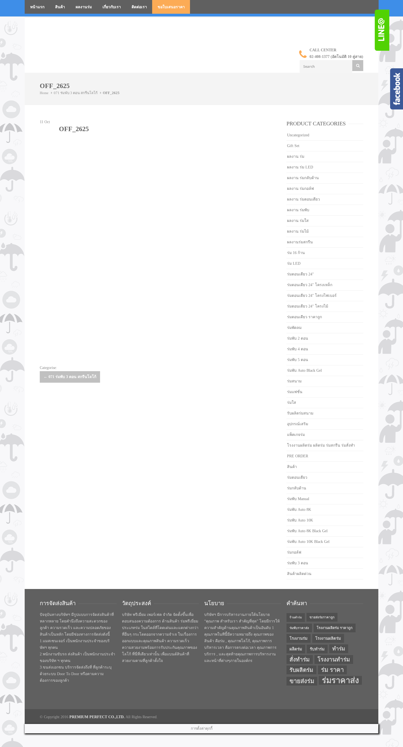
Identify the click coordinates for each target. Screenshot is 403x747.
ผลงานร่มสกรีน (300, 242)
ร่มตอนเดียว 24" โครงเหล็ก (309, 285)
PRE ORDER (297, 456)
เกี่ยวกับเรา (112, 7)
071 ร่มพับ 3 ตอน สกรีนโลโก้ (76, 93)
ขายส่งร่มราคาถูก (322, 617)
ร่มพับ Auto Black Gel (304, 370)
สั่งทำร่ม (300, 659)
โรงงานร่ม (299, 638)
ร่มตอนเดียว (297, 477)
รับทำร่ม (317, 649)
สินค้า (60, 7)
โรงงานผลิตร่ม (328, 638)
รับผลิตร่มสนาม (300, 413)
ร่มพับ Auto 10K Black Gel (308, 542)
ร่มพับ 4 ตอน (297, 349)
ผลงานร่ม (84, 7)
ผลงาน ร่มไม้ (298, 231)
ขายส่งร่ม (302, 681)
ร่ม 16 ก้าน (296, 253)
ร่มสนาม (294, 381)
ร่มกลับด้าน (296, 488)
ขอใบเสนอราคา (171, 7)
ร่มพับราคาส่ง (299, 628)
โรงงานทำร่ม (333, 659)
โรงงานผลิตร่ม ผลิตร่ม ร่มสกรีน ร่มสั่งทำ (321, 445)
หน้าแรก (37, 7)
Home (44, 93)
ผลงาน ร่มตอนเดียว (303, 199)
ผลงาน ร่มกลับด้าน (303, 178)
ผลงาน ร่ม (295, 156)
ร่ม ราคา (332, 670)
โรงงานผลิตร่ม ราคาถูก (335, 628)
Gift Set (293, 146)
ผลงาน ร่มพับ (298, 210)
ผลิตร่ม (296, 649)
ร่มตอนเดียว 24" (300, 274)
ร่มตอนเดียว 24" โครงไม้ (307, 306)
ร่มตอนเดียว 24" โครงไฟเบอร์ (312, 296)
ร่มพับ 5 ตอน (297, 360)
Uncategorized (298, 135)
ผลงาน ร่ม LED (300, 167)
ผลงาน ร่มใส (298, 221)
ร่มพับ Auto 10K (300, 520)
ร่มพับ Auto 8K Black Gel (307, 531)
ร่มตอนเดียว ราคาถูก (304, 317)
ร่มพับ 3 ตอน (297, 563)
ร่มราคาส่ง (340, 680)
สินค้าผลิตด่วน (299, 574)
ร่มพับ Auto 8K (299, 510)
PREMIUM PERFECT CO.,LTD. (97, 717)
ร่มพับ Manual (298, 499)
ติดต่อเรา (139, 7)
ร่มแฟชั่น (294, 392)
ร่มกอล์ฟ (294, 552)
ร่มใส (291, 403)
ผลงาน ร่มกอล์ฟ (300, 189)
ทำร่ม (338, 649)
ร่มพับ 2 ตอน (297, 338)
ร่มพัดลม (294, 328)
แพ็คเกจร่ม (296, 435)
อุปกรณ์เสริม (297, 424)
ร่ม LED (293, 263)
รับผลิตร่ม (301, 670)
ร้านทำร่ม (296, 617)
